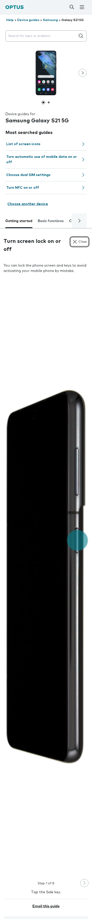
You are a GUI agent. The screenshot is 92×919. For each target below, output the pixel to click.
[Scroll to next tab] (79, 220)
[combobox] (41, 36)
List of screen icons (23, 144)
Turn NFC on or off (22, 187)
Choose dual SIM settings (28, 175)
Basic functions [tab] (51, 221)
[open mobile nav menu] (82, 7)
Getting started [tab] (18, 221)
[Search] (72, 7)
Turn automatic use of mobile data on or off (41, 159)
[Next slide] (83, 73)
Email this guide (46, 906)
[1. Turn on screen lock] (46, 576)
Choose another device (27, 204)
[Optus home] (14, 7)
